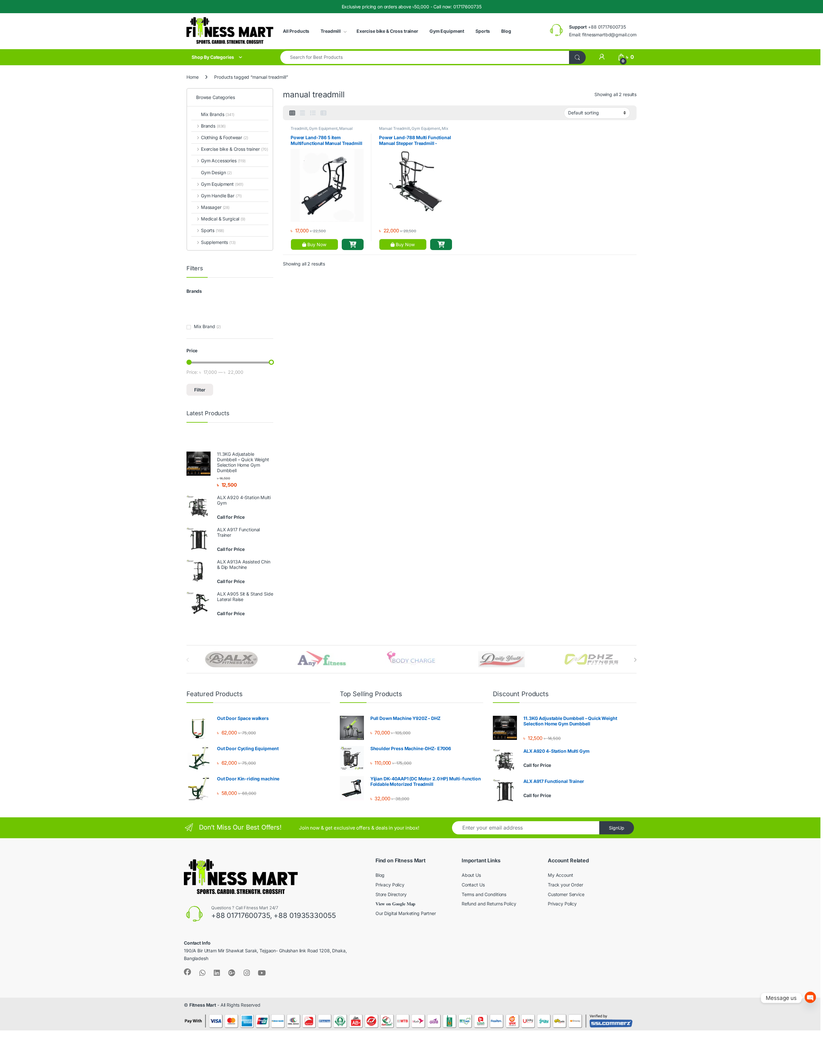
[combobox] (424, 57)
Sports (482, 31)
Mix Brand (204, 326)
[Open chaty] (810, 997)
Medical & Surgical (223, 218)
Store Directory (391, 894)
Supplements (218, 242)
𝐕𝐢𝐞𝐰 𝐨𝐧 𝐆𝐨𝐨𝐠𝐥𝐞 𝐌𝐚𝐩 (395, 903)
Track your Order (565, 884)
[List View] (313, 113)
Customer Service (566, 894)
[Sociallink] (187, 971)
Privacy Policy (389, 884)
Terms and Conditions (484, 894)
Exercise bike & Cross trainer (387, 31)
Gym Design (216, 172)
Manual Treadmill (394, 128)
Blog (506, 31)
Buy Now (316, 244)
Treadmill (331, 31)
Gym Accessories (223, 160)
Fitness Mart (202, 1005)
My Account (560, 875)
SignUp (616, 828)
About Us (471, 875)
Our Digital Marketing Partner (405, 913)
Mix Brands (217, 114)
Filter (199, 389)
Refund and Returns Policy (489, 903)
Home (192, 77)
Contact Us (473, 884)
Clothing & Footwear (224, 137)
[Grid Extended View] (302, 113)
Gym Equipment (447, 31)
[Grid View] (292, 113)
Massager (215, 207)
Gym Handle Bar (221, 195)
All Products (296, 31)
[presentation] (635, 660)
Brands (213, 126)
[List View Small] (323, 113)
